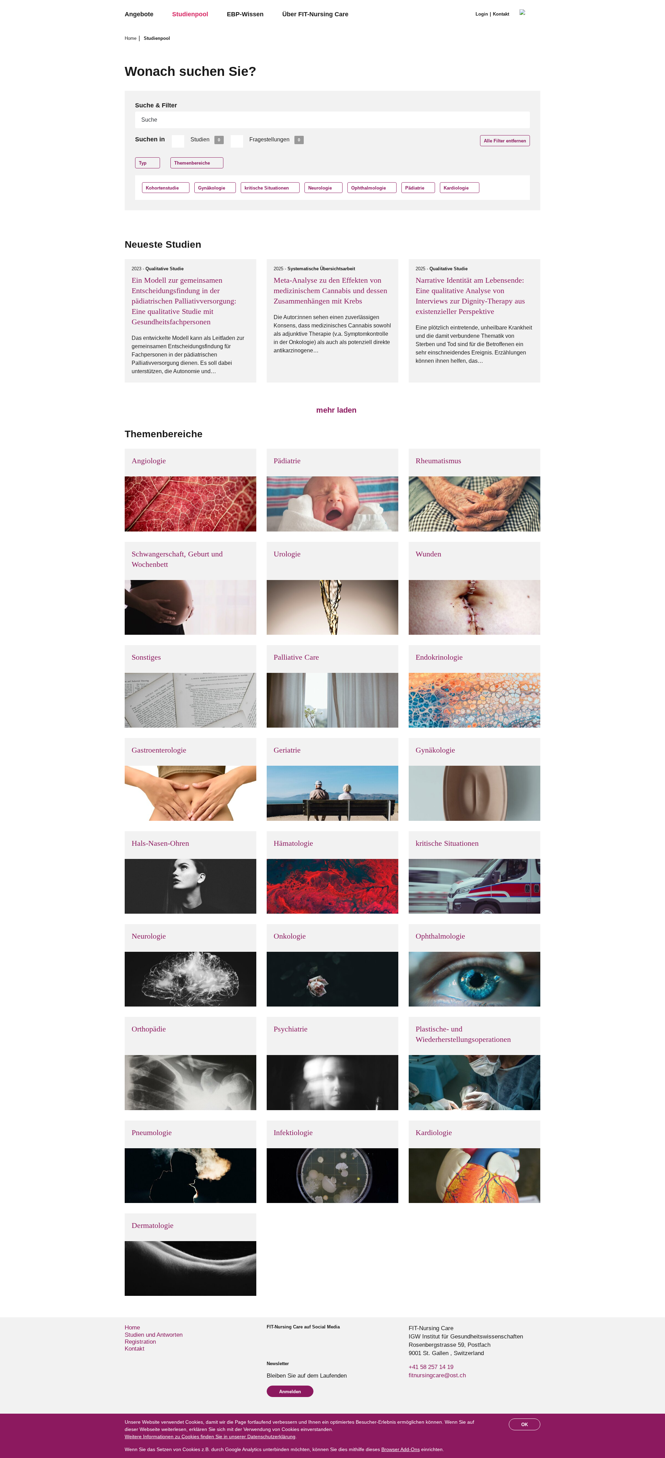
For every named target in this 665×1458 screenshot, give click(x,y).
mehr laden (335, 410)
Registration (140, 1341)
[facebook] (270, 1339)
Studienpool (190, 14)
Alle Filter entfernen (505, 140)
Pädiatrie (414, 188)
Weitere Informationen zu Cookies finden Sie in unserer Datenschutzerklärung (210, 1436)
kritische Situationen (267, 188)
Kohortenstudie (162, 188)
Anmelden (290, 1391)
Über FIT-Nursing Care (315, 14)
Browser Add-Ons (400, 1449)
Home (131, 38)
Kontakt (501, 14)
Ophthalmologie (368, 188)
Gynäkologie (211, 188)
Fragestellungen (274, 139)
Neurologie (320, 188)
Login (482, 14)
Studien (205, 139)
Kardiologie (456, 188)
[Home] (530, 14)
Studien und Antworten (154, 1335)
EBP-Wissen (245, 14)
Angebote (139, 14)
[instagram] (281, 1339)
